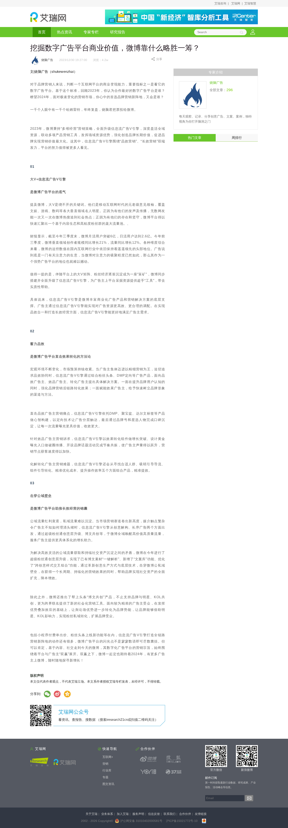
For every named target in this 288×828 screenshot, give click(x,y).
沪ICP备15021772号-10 (182, 821)
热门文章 (194, 137)
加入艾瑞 (123, 814)
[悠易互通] (148, 771)
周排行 (237, 137)
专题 (105, 777)
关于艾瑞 (91, 814)
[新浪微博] (148, 759)
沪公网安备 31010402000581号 (141, 821)
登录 (253, 32)
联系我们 (169, 814)
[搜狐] (173, 759)
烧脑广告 (216, 82)
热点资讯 (64, 32)
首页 (42, 32)
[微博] (57, 694)
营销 (105, 763)
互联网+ (107, 757)
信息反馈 (154, 814)
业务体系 (107, 814)
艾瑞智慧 (250, 3)
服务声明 (138, 814)
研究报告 (117, 32)
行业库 (106, 770)
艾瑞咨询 (220, 3)
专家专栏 (91, 32)
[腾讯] (67, 694)
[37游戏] (173, 771)
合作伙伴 (185, 814)
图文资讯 (108, 784)
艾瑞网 (235, 3)
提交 (249, 798)
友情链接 (201, 814)
